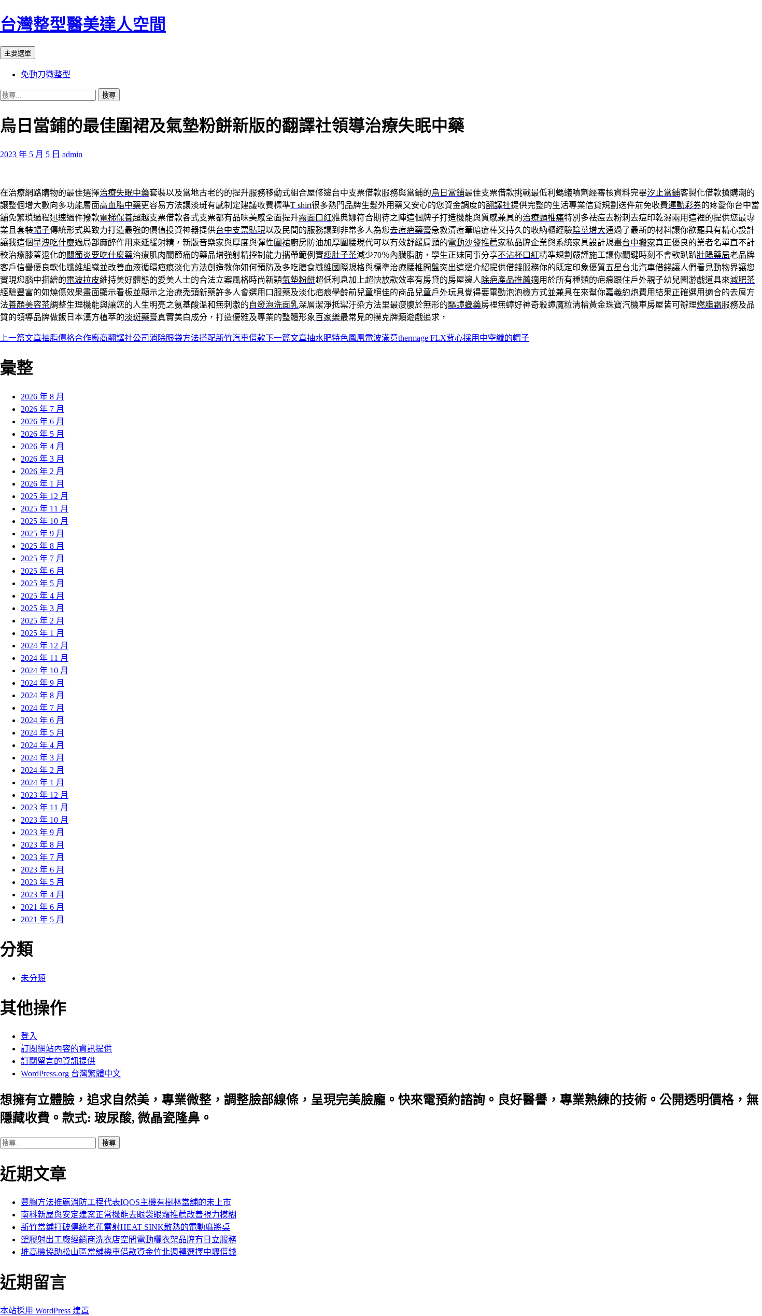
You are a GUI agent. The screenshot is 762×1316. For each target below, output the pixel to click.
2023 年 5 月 (42, 882)
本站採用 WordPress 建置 (44, 1310)
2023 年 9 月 (42, 832)
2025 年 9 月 (42, 533)
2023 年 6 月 (42, 869)
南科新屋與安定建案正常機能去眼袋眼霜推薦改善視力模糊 (128, 1214)
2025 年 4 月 (42, 595)
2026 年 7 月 (42, 409)
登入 (29, 1036)
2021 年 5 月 (42, 919)
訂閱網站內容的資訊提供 (66, 1048)
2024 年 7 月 (42, 707)
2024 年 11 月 (44, 658)
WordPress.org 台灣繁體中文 (71, 1073)
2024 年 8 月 (42, 695)
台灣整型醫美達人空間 (83, 24)
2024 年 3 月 (42, 757)
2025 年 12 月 (44, 496)
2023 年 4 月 (42, 894)
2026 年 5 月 (42, 434)
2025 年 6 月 (42, 570)
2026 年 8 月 (42, 396)
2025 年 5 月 (42, 583)
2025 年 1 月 (42, 633)
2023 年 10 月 (44, 819)
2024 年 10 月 (44, 670)
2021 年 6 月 (42, 907)
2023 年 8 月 (42, 844)
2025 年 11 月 (44, 508)
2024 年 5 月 (42, 732)
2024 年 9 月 (42, 682)
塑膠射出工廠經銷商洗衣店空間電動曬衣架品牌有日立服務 (128, 1239)
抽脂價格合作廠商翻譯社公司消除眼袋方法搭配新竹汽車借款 (132, 338)
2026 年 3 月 (42, 458)
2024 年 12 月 (44, 645)
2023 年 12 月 (44, 795)
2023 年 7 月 (42, 857)
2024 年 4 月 (42, 745)
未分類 (33, 978)
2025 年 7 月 (42, 558)
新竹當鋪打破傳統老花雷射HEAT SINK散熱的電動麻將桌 (125, 1227)
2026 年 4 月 (42, 446)
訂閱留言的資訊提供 (58, 1061)
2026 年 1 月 (42, 483)
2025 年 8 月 (42, 546)
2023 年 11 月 (44, 807)
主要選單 (17, 53)
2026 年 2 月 (42, 471)
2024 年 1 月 (42, 782)
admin (72, 154)
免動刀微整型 (45, 74)
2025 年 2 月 (42, 620)
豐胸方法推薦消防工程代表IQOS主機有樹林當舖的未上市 (126, 1202)
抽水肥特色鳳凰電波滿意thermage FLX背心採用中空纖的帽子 (397, 338)
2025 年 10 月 (44, 521)
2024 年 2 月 (42, 770)
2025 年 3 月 (42, 608)
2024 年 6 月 (42, 720)
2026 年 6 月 (42, 421)
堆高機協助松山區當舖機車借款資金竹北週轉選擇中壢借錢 (128, 1252)
